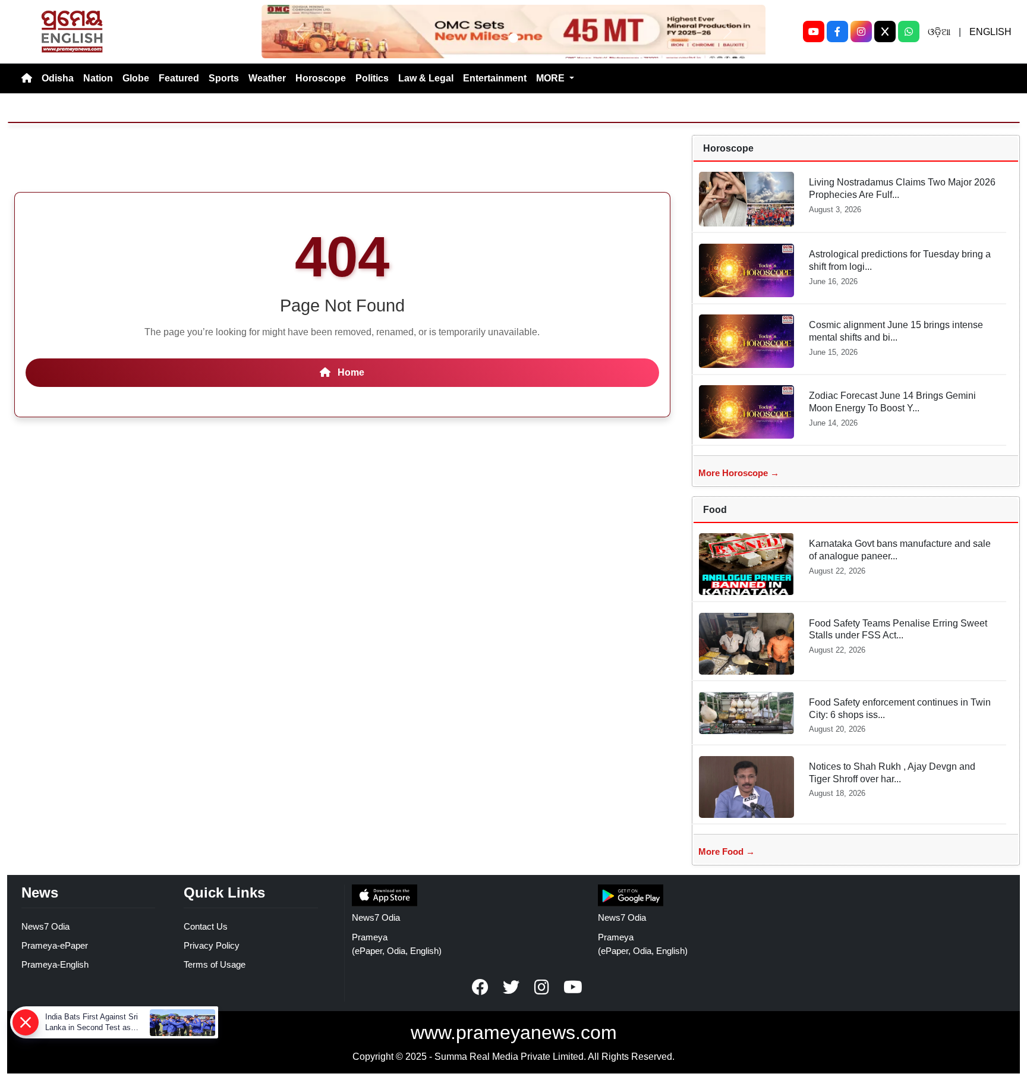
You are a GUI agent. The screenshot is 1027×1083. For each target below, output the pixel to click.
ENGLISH (990, 32)
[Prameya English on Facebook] (480, 987)
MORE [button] (551, 78)
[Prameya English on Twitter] (511, 987)
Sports (224, 78)
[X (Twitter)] (885, 31)
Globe (135, 78)
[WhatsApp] (908, 31)
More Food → (726, 851)
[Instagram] (861, 31)
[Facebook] (837, 31)
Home (349, 372)
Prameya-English (55, 964)
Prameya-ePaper (54, 945)
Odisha (58, 78)
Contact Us (206, 926)
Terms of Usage (214, 964)
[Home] (27, 78)
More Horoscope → (738, 473)
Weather (267, 78)
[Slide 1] (513, 38)
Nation (98, 78)
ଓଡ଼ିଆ (939, 32)
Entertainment (495, 78)
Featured (179, 78)
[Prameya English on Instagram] (542, 987)
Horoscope (320, 78)
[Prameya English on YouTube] (573, 987)
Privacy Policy (212, 945)
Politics (372, 78)
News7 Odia (45, 926)
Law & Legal (425, 78)
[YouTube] (813, 31)
